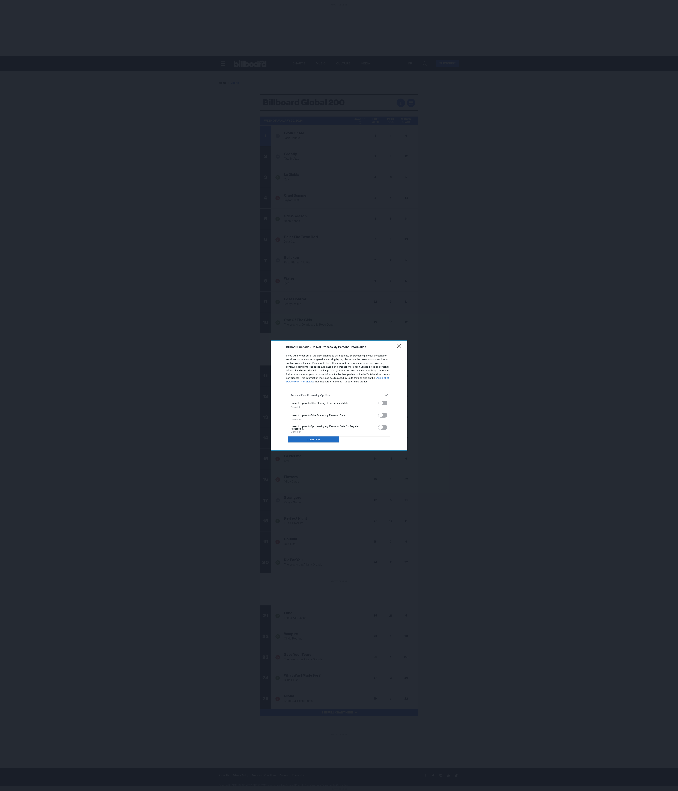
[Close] (400, 347)
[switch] (382, 403)
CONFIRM (313, 439)
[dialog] (339, 395)
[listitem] (339, 395)
